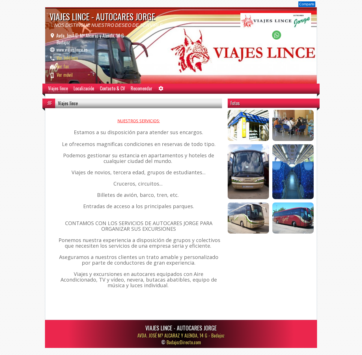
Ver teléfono (67, 58)
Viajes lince (58, 88)
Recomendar (141, 88)
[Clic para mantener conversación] (276, 38)
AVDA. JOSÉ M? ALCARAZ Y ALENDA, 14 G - (181, 335)
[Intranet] (161, 89)
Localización (84, 88)
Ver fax (63, 66)
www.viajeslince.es (72, 49)
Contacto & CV (112, 88)
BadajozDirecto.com (184, 342)
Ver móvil (65, 74)
